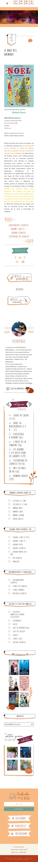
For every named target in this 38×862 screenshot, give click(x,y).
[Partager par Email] (23, 261)
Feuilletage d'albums (16, 435)
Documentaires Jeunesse (17, 581)
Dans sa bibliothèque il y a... (17, 426)
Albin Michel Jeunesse (19, 225)
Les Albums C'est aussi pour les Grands (17, 453)
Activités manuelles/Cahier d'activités (17, 614)
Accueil (19, 289)
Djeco (15, 624)
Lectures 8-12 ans (20, 504)
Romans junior (18, 515)
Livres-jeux (17, 638)
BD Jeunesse (17, 558)
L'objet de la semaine (17, 443)
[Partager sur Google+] (17, 261)
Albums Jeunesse (19, 232)
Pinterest (20, 826)
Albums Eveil (18, 544)
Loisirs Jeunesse (19, 642)
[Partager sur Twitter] (20, 257)
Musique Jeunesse (20, 593)
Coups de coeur (21, 415)
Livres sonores (18, 589)
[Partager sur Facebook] (15, 257)
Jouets (15, 635)
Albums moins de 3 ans (19, 553)
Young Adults (18, 518)
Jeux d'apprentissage (21, 627)
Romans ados (18, 508)
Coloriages (17, 620)
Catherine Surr (21, 859)
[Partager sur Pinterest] (25, 257)
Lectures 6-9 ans (19, 500)
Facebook (20, 818)
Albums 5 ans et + (18, 228)
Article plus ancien (24, 274)
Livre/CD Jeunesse (20, 586)
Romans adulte (20, 476)
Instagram (20, 833)
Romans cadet (18, 511)
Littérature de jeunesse (19, 236)
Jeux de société (19, 631)
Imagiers (16, 561)
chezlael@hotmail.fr (19, 388)
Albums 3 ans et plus (21, 537)
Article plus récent (14, 297)
